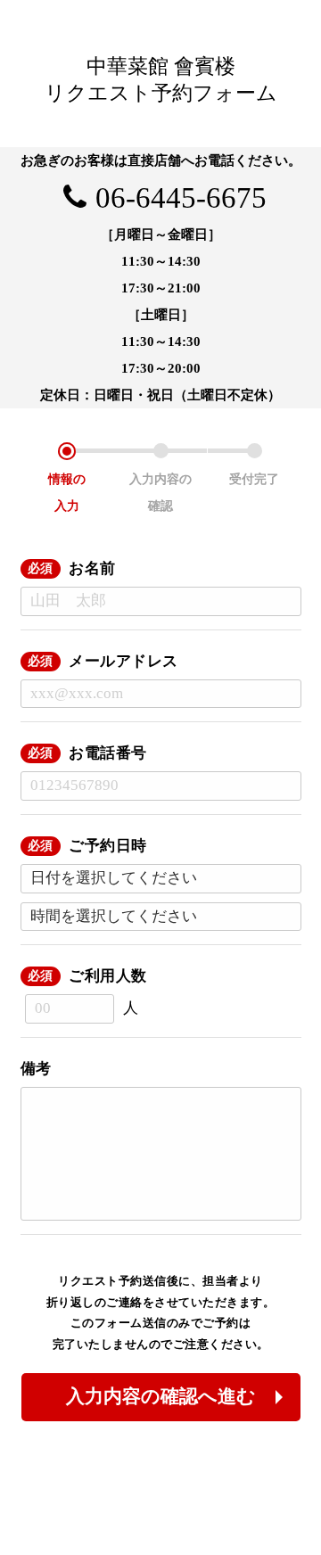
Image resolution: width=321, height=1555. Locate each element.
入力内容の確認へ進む (161, 1396)
